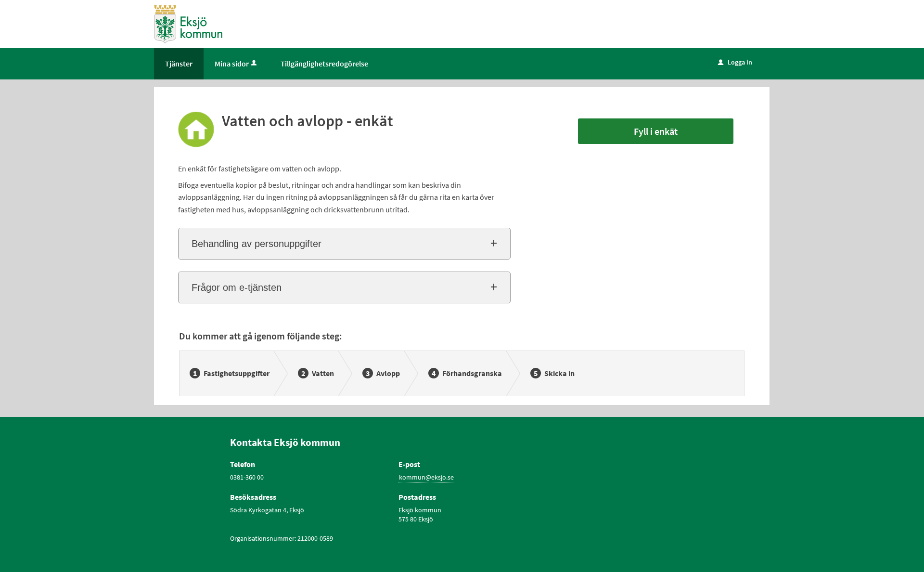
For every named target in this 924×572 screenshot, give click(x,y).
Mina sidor (232, 63)
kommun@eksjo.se (426, 477)
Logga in (735, 62)
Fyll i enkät (656, 131)
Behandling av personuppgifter (256, 243)
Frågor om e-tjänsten (237, 287)
